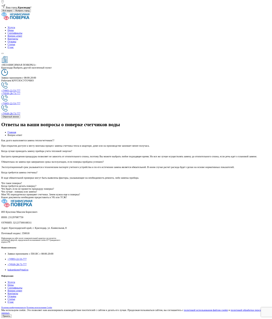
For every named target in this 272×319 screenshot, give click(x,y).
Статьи (11, 44)
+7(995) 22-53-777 (17, 259)
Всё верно (7, 10)
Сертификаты (15, 33)
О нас (11, 47)
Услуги (11, 27)
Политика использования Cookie (39, 307)
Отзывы (12, 41)
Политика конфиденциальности (13, 307)
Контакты (13, 38)
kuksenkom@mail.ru (18, 269)
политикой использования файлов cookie (206, 310)
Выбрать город (22, 10)
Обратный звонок (11, 117)
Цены (11, 30)
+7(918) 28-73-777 (17, 264)
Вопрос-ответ (15, 36)
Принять (6, 316)
